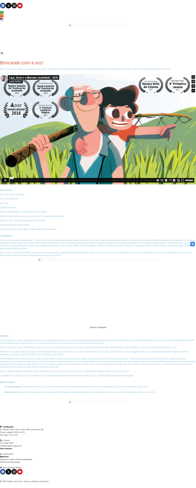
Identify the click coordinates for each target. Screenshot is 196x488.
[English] (2, 20)
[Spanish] (2, 16)
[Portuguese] (2, 13)
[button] (2, 53)
